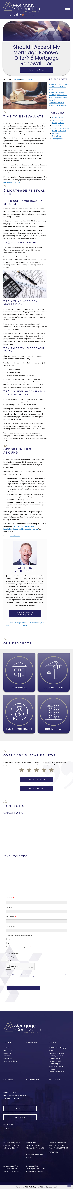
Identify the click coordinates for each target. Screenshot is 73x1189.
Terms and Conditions (10, 1061)
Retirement (56, 133)
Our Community (33, 1043)
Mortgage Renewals (55, 1061)
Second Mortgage (54, 1064)
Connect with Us (36, 70)
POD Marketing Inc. (32, 1187)
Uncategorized (57, 139)
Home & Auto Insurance (56, 1072)
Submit (23, 988)
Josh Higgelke (27, 79)
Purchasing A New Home (56, 1053)
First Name (10, 897)
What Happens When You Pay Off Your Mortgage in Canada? (58, 97)
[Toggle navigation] (67, 9)
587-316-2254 (13, 1092)
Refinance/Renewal (13, 953)
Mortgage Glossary (59, 125)
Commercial (54, 1080)
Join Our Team (7, 1053)
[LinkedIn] (9, 1128)
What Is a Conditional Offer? (59, 84)
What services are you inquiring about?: (18, 947)
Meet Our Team (8, 1050)
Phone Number (11, 926)
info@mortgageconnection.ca (17, 1095)
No (8, 943)
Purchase (10, 950)
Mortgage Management (60, 128)
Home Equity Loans (55, 1058)
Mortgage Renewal (59, 131)
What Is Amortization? (57, 92)
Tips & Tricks (15, 536)
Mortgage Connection (11, 182)
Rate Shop (11, 957)
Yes (9, 939)
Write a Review (36, 788)
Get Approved (32, 1080)
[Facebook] (4, 1128)
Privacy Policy (7, 1058)
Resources (8, 1080)
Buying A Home (57, 117)
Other (9, 960)
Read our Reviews (36, 780)
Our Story (6, 1048)
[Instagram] (6, 1128)
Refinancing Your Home (56, 1056)
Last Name (10, 907)
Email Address (11, 916)
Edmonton (20, 1117)
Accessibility (7, 1056)
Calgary (20, 1108)
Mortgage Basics (58, 123)
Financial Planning (58, 120)
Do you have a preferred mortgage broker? (19, 935)
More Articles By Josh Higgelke (25, 613)
